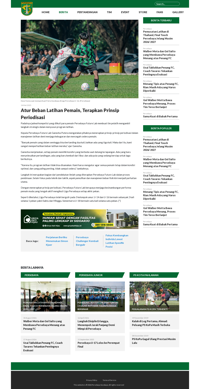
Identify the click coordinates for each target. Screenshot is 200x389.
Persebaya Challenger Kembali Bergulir (87, 241)
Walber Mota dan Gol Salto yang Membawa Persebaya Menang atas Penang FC (159, 55)
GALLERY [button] (178, 12)
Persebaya (147, 29)
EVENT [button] (125, 12)
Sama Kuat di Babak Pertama (160, 116)
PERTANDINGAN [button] (87, 12)
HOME (46, 12)
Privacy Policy (91, 380)
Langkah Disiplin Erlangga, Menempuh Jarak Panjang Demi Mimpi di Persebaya (96, 325)
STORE (143, 12)
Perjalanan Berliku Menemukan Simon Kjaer (57, 241)
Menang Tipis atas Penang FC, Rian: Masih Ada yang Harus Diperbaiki (160, 87)
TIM (109, 12)
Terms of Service (109, 380)
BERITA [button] (63, 12)
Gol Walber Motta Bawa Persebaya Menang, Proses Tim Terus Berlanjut (159, 103)
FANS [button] (160, 12)
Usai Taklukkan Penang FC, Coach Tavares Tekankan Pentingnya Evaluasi (159, 71)
